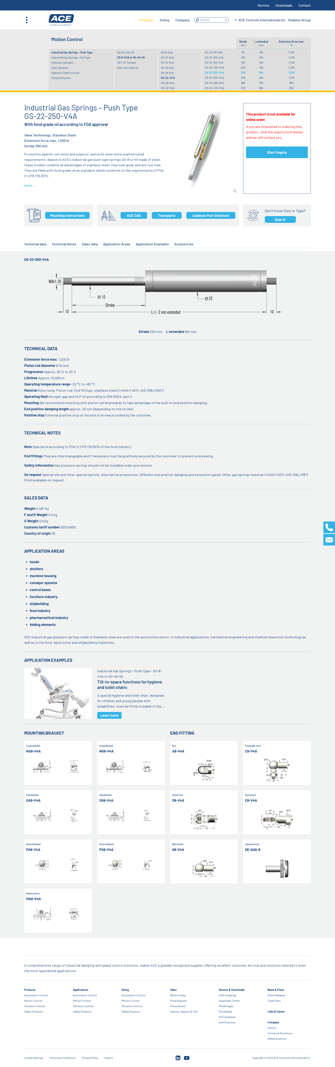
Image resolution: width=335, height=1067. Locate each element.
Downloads (284, 5)
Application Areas (116, 244)
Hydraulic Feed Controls (65, 72)
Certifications (227, 1022)
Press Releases (276, 995)
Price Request (178, 1000)
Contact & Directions (280, 1033)
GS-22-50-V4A (213, 52)
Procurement (178, 1006)
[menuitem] (146, 20)
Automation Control (36, 995)
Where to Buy (178, 995)
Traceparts (166, 215)
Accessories (183, 244)
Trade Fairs (274, 1000)
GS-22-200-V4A (214, 67)
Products (29, 989)
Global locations (277, 1038)
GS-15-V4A (167, 67)
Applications (80, 989)
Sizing (125, 989)
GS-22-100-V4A (214, 57)
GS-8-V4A (167, 52)
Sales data (90, 244)
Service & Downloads (232, 989)
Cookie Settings (33, 1057)
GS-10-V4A (167, 57)
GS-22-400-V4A (214, 88)
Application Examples (152, 244)
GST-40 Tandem (126, 62)
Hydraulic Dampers (62, 62)
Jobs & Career (276, 1011)
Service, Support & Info (184, 1011)
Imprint (108, 1057)
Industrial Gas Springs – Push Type (72, 52)
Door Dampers (59, 67)
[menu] (164, 20)
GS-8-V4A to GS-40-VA (131, 57)
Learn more (109, 715)
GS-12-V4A (167, 62)
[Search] (226, 20)
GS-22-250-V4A (214, 72)
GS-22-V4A (168, 77)
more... (29, 185)
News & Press (276, 989)
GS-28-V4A (167, 82)
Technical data (35, 244)
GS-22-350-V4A (214, 82)
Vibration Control (34, 1006)
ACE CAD (134, 215)
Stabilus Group (299, 20)
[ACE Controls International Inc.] (61, 20)
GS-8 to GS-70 (125, 52)
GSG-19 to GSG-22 (128, 67)
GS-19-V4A (167, 72)
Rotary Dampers (60, 77)
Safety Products (33, 1011)
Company (273, 1022)
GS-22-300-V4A (214, 77)
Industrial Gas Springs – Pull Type (70, 57)
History (272, 1027)
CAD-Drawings (227, 995)
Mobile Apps (226, 1006)
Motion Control (33, 1000)
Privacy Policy (90, 1057)
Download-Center (229, 1000)
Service (263, 5)
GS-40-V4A (167, 88)
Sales (173, 989)
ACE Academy (227, 1017)
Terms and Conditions (62, 1057)
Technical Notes (64, 244)
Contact (305, 5)
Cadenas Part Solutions (211, 215)
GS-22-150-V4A (214, 62)
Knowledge (225, 1011)
